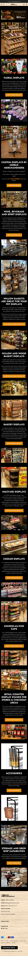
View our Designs (14, 185)
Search (2, 940)
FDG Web (20, 951)
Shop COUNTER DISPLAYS (14, 719)
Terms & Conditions (5, 942)
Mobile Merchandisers (9, 951)
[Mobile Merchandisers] (14, 4)
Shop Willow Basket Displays (14, 324)
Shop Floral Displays (14, 95)
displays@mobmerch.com (12, 902)
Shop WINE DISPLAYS (14, 235)
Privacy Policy (23, 940)
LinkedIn (13, 942)
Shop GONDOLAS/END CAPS (14, 646)
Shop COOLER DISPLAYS (14, 577)
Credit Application (14, 940)
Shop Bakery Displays (14, 443)
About (7, 940)
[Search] (4, 4)
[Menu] (1, 4)
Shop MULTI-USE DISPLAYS (14, 510)
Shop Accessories (14, 790)
